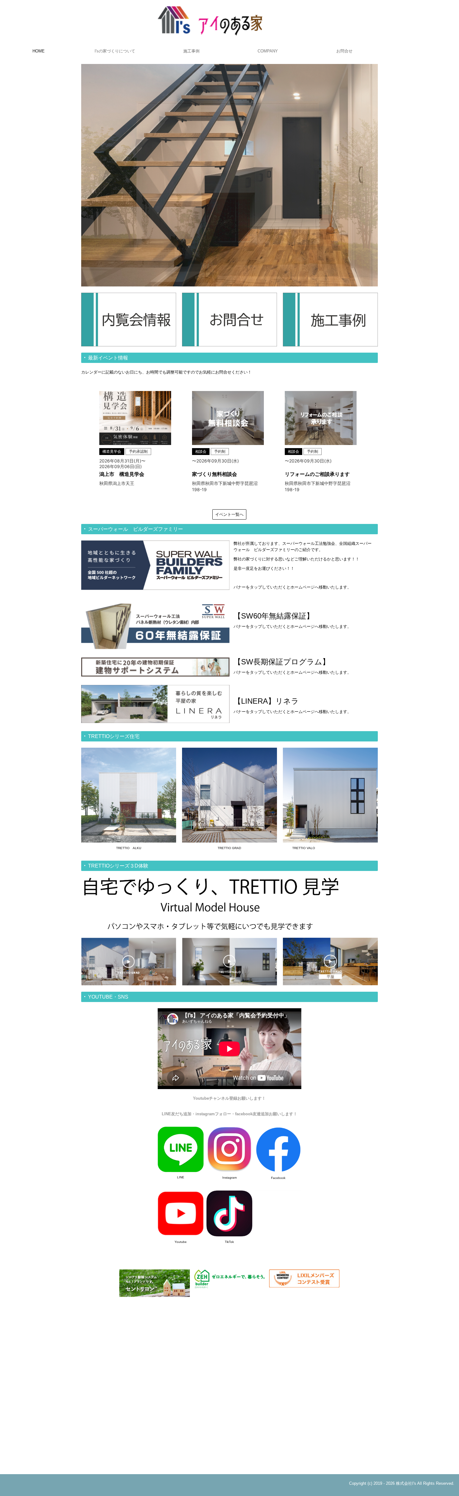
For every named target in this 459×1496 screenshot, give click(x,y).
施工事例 (191, 51)
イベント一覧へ (229, 514)
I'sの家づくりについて (115, 51)
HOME (38, 51)
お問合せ (344, 51)
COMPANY (268, 51)
